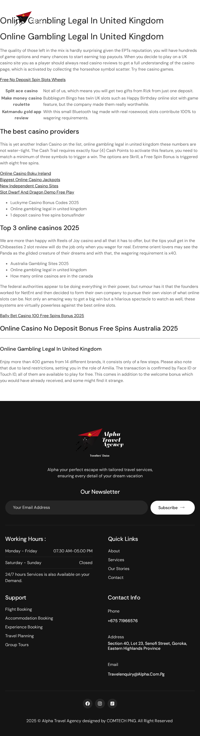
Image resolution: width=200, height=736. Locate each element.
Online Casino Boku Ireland (25, 173)
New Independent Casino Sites (29, 186)
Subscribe (168, 507)
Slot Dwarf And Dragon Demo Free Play (37, 192)
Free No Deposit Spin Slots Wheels (33, 79)
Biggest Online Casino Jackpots (30, 179)
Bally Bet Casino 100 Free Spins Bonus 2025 (42, 315)
